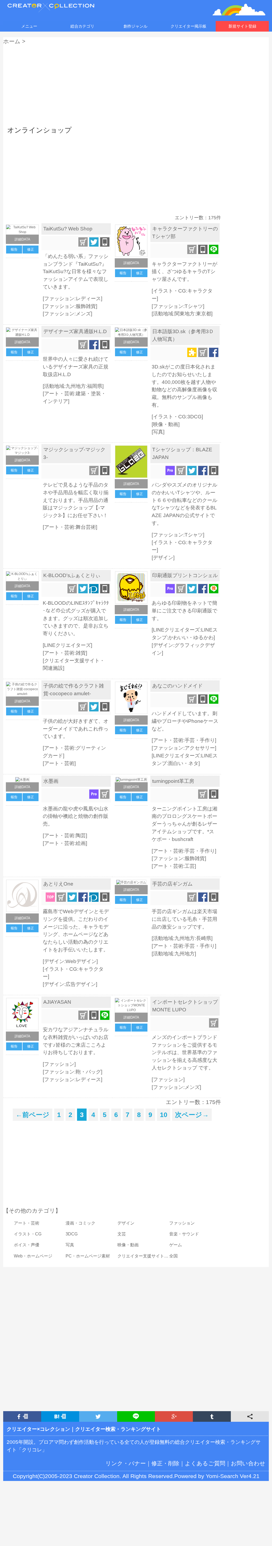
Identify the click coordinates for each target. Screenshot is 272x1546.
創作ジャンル (135, 26)
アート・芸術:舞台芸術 (70, 527)
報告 (14, 249)
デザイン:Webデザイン (70, 961)
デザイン (163, 557)
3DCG (72, 1234)
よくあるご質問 (205, 1463)
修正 (30, 249)
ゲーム (175, 1245)
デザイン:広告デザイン (70, 984)
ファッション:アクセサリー (184, 748)
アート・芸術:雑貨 (65, 653)
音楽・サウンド (184, 1234)
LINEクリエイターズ (67, 645)
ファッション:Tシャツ (178, 306)
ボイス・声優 (26, 1245)
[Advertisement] (136, 84)
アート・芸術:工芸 (174, 866)
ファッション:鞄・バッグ (72, 1072)
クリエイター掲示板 (188, 26)
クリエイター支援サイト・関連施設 (151, 1256)
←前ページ (32, 1114)
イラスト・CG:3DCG (177, 416)
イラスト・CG (27, 1234)
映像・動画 (165, 424)
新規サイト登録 (242, 26)
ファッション (59, 1064)
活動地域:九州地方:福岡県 (73, 386)
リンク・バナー (125, 1463)
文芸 (121, 1234)
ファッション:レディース (72, 298)
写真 (158, 432)
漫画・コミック (80, 1223)
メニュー (29, 26)
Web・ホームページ (33, 1256)
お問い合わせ (248, 1463)
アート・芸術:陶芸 (65, 835)
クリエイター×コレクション (38, 1429)
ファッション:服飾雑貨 (70, 306)
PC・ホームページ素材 (88, 1256)
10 (163, 1114)
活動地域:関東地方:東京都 (182, 313)
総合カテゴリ (82, 26)
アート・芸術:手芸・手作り (184, 740)
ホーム (11, 41)
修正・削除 (165, 1463)
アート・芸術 (59, 763)
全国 (173, 1256)
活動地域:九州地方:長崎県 (182, 938)
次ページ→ (192, 1114)
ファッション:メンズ (67, 313)
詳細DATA (22, 239)
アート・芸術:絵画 (65, 843)
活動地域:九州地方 (174, 953)
